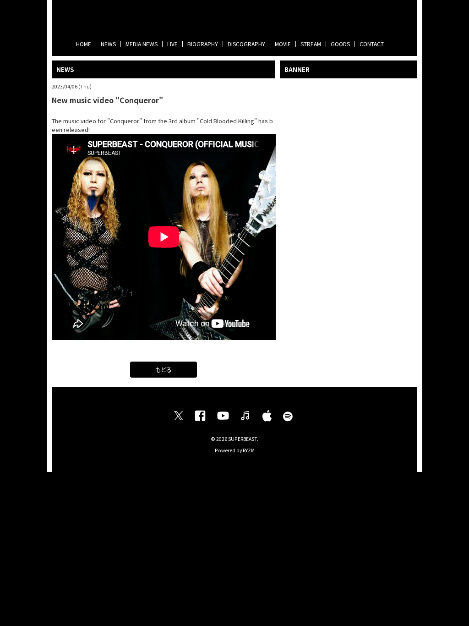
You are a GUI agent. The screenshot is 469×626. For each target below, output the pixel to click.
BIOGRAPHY (202, 44)
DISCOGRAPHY (246, 44)
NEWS (108, 44)
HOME (83, 44)
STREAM (310, 44)
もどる (163, 369)
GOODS (340, 44)
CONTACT (372, 44)
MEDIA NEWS (141, 44)
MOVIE (283, 44)
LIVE (172, 44)
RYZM (249, 450)
